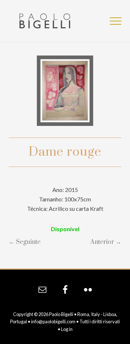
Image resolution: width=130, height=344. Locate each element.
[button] (115, 21)
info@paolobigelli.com (53, 321)
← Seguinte (24, 242)
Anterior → (105, 242)
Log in (67, 329)
